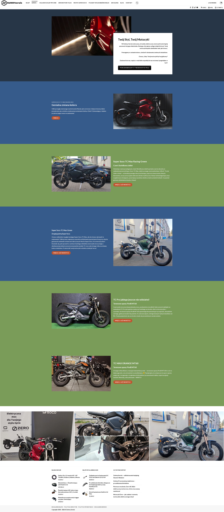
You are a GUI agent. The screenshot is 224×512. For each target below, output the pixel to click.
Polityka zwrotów (70, 507)
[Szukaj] (137, 2)
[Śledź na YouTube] (197, 7)
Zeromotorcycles (64, 3)
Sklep (28, 3)
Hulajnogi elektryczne (47, 3)
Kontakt (129, 3)
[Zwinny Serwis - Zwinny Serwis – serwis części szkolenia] (12, 3)
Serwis (34, 3)
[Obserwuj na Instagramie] (192, 7)
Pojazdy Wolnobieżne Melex (99, 3)
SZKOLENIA (114, 3)
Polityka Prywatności (85, 507)
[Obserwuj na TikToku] (195, 7)
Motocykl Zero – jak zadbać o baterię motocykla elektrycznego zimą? (125, 496)
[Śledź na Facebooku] (190, 7)
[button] (212, 3)
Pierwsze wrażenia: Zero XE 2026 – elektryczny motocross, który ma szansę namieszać (126, 489)
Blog (122, 3)
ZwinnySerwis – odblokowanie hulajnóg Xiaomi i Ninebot (126, 476)
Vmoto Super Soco (80, 3)
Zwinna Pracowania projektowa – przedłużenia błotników (124, 482)
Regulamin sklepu (57, 507)
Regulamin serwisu (100, 507)
